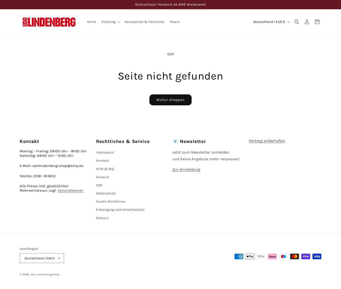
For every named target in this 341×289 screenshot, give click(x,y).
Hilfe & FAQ (105, 169)
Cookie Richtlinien (110, 201)
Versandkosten (71, 190)
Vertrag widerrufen (267, 140)
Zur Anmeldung (186, 169)
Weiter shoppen (170, 100)
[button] (110, 22)
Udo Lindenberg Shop (45, 274)
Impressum (105, 152)
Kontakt (102, 161)
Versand (102, 177)
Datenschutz (106, 193)
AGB (99, 185)
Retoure (102, 218)
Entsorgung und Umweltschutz (120, 210)
